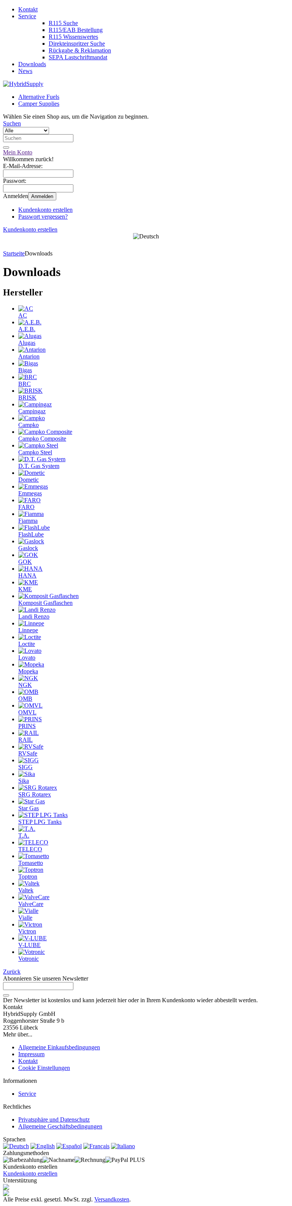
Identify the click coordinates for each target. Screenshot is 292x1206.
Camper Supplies (38, 103)
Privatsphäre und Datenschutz (54, 1119)
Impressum (31, 1054)
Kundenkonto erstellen (45, 209)
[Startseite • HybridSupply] (23, 84)
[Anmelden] (6, 995)
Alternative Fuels (38, 97)
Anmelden (42, 196)
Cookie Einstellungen (44, 1068)
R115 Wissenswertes (73, 36)
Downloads (32, 64)
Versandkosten (111, 1199)
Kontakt (28, 9)
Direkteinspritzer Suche (77, 43)
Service (27, 16)
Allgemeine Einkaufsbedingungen (59, 1047)
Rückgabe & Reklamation (80, 50)
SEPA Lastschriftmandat (78, 57)
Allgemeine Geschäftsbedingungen (60, 1126)
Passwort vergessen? (43, 216)
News (25, 71)
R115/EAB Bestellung (76, 30)
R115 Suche (63, 23)
